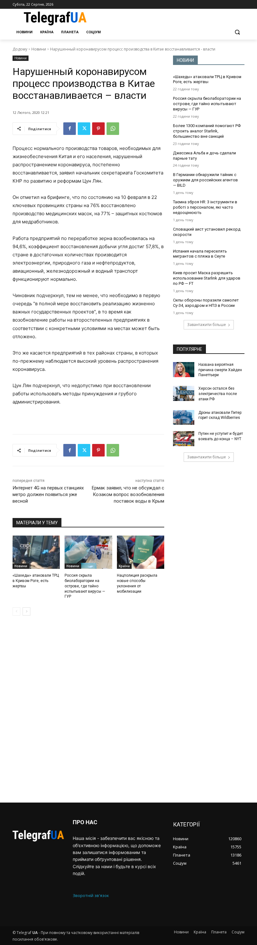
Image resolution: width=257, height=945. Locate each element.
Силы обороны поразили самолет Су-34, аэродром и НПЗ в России (206, 303)
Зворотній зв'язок (91, 895)
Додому (20, 49)
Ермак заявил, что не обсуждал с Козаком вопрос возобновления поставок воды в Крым (128, 494)
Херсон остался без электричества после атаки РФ (217, 393)
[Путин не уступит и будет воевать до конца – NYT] (183, 438)
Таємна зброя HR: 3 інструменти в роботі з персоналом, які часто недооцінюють (205, 207)
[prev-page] (16, 611)
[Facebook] (69, 128)
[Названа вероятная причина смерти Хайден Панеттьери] (183, 369)
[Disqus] (88, 709)
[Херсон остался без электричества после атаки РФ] (183, 393)
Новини (38, 49)
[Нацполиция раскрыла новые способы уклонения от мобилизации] (140, 552)
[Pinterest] (98, 128)
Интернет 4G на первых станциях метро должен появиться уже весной (48, 494)
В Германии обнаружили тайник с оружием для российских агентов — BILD (205, 180)
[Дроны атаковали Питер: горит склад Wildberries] (183, 417)
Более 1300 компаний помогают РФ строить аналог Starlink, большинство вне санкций (207, 131)
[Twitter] (84, 128)
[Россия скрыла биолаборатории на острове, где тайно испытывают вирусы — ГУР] (88, 552)
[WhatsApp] (113, 128)
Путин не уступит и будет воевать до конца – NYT (220, 436)
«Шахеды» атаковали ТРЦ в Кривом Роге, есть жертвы (36, 580)
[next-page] (26, 611)
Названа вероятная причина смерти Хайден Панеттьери (220, 369)
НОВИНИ (185, 60)
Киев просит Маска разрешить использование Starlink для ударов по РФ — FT (206, 278)
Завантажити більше (206, 324)
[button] (237, 32)
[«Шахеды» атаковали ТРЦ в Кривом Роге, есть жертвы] (36, 552)
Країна (124, 566)
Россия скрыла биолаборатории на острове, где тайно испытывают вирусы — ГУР (85, 586)
